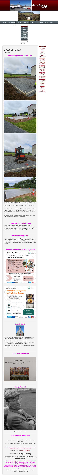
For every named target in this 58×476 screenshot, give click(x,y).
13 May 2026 (42, 73)
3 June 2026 (42, 69)
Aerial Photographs (26, 30)
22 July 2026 (42, 59)
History (24, 22)
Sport (18, 22)
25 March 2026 (42, 84)
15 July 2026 (42, 60)
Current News (11, 22)
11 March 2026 (42, 89)
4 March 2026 (42, 91)
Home (4, 22)
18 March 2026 (42, 86)
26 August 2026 (42, 48)
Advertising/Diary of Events (46, 22)
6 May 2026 (42, 74)
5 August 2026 (42, 56)
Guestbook (25, 38)
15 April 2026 (42, 79)
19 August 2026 (42, 51)
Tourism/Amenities (7, 25)
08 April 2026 (42, 80)
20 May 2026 (42, 72)
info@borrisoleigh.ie (25, 450)
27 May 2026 (42, 70)
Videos (24, 34)
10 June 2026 (42, 67)
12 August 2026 (42, 54)
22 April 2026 (42, 77)
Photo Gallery (24, 28)
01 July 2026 (42, 63)
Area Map (25, 32)
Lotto (17, 25)
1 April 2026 (42, 81)
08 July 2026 (42, 62)
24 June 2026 (42, 65)
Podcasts (25, 36)
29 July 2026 (42, 58)
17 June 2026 (42, 66)
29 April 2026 (42, 76)
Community (33, 22)
